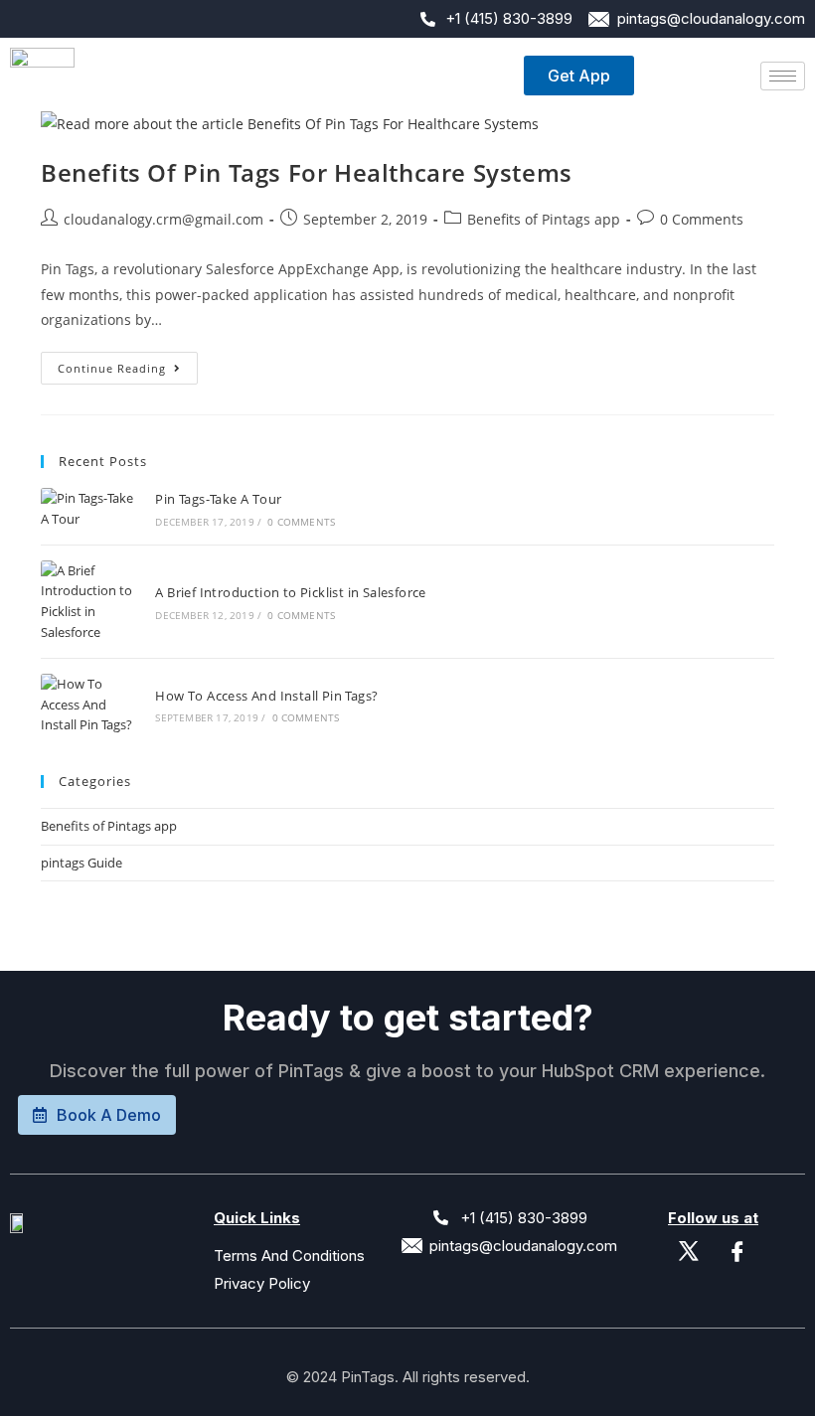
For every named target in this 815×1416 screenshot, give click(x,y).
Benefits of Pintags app (543, 219)
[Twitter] (689, 1248)
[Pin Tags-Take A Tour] (87, 509)
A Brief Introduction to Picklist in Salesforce (290, 592)
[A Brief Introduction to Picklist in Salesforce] (87, 601)
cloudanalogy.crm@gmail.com (163, 219)
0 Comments (701, 219)
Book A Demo (109, 1115)
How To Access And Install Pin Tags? (266, 696)
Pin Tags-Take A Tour (218, 499)
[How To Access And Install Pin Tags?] (87, 704)
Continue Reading (128, 364)
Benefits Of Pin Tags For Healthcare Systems (306, 172)
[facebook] (738, 1248)
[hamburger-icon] (782, 76)
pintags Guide (81, 862)
